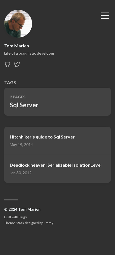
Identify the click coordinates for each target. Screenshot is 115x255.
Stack (20, 223)
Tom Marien (16, 45)
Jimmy (48, 223)
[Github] (7, 66)
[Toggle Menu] (105, 15)
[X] (17, 66)
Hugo (23, 217)
